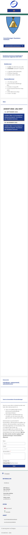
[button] (14, 10)
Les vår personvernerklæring (10, 522)
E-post (4, 446)
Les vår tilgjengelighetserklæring (10, 519)
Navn (4, 441)
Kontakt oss (6, 482)
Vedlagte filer (6, 461)
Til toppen (7, 473)
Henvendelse (6, 451)
